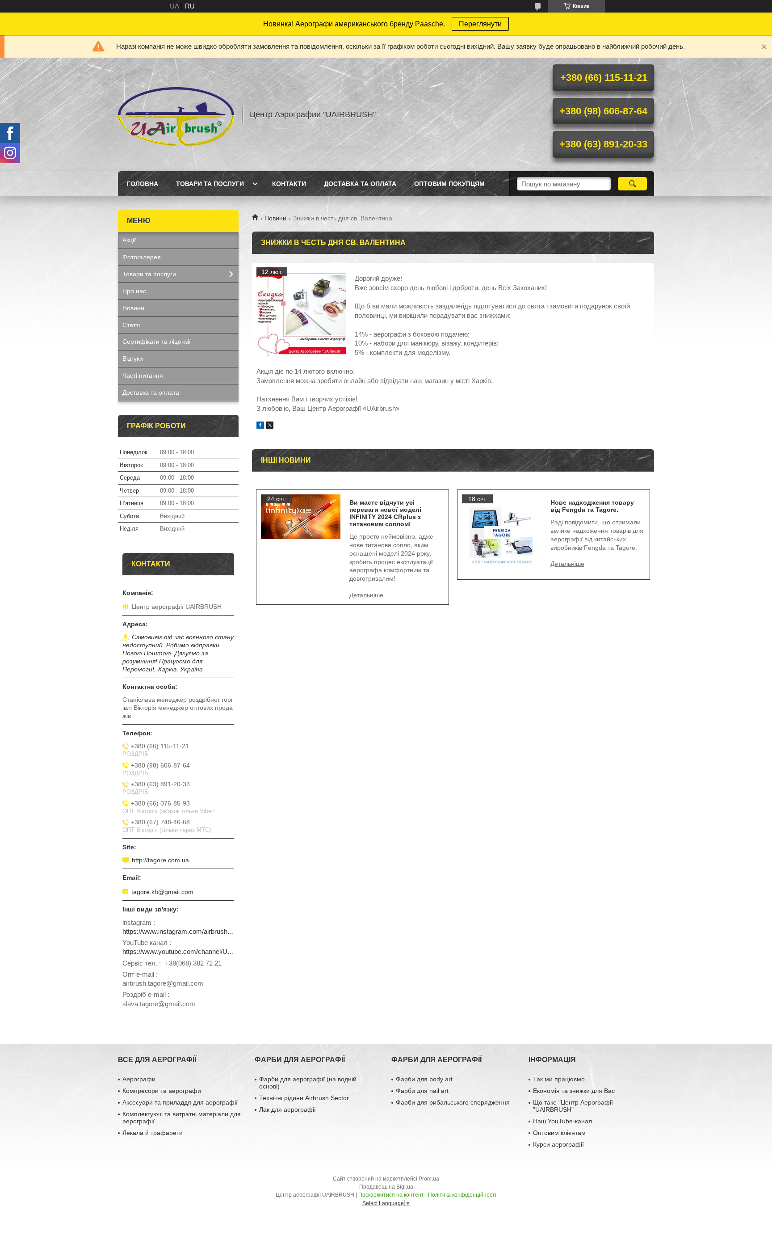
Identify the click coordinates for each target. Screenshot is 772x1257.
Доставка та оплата (360, 183)
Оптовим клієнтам (559, 1132)
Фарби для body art (424, 1079)
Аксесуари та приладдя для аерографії (180, 1102)
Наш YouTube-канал (562, 1121)
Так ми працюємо (559, 1079)
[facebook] (260, 426)
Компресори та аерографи (161, 1090)
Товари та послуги (210, 183)
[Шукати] (632, 183)
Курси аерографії (558, 1144)
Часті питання (142, 375)
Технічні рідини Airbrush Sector (304, 1097)
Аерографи (138, 1079)
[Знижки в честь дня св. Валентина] (301, 312)
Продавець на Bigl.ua (386, 1187)
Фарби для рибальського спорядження (453, 1102)
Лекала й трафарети (152, 1132)
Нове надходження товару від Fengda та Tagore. (592, 506)
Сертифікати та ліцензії (156, 341)
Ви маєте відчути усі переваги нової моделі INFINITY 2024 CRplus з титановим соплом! (385, 513)
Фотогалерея (141, 257)
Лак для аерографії (287, 1109)
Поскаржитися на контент (391, 1195)
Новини (275, 218)
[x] (269, 426)
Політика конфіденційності (462, 1195)
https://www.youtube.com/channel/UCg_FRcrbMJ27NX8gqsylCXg (178, 951)
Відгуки (132, 358)
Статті (131, 325)
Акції (129, 240)
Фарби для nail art (422, 1090)
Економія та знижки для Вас (574, 1090)
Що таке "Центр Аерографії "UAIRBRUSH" (573, 1106)
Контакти (289, 183)
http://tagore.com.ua (160, 860)
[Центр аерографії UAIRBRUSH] (176, 114)
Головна (142, 183)
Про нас (134, 291)
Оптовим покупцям (449, 183)
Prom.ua (429, 1179)
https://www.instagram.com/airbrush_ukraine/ (178, 931)
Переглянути (480, 24)
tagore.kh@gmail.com (162, 891)
